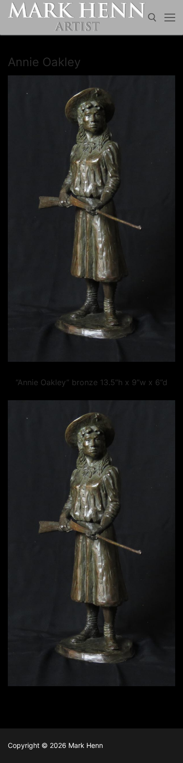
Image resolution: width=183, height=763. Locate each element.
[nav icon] (169, 17)
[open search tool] (152, 17)
